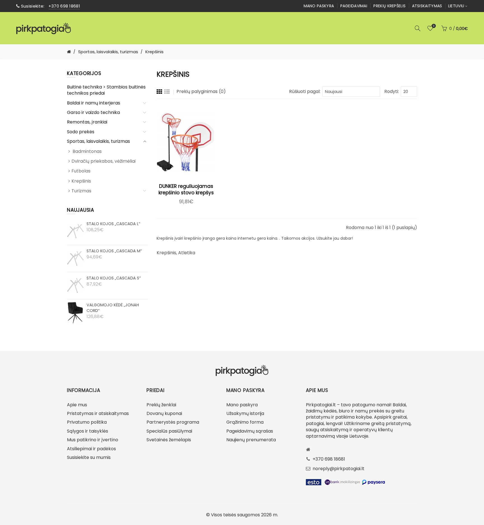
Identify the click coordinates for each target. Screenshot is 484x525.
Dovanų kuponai (164, 413)
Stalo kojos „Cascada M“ (114, 251)
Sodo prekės (80, 132)
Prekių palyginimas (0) (201, 91)
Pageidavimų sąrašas (249, 431)
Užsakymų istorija (245, 413)
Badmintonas (86, 151)
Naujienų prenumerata (251, 440)
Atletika (186, 252)
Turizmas (81, 191)
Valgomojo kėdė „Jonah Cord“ (113, 307)
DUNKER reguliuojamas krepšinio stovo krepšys (186, 189)
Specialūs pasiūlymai (169, 431)
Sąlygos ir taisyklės (87, 431)
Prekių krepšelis (389, 6)
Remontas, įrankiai (87, 122)
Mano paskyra (319, 6)
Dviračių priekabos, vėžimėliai (103, 161)
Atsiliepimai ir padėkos (91, 448)
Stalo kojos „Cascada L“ (113, 224)
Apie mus (77, 405)
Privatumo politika (87, 422)
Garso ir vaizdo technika (93, 112)
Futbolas (80, 171)
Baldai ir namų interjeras (93, 103)
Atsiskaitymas (427, 6)
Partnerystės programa (172, 422)
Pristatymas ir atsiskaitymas (98, 413)
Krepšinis (81, 181)
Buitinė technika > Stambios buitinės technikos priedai (106, 90)
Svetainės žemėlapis (168, 440)
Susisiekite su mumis (89, 457)
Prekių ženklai (161, 405)
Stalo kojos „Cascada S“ (114, 278)
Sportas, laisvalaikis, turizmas (98, 141)
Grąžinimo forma (245, 422)
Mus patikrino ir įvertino (92, 440)
